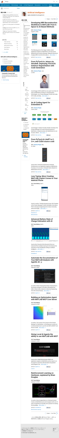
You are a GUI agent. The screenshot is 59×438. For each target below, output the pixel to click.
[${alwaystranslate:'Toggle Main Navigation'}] (56, 1)
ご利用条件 (24, 430)
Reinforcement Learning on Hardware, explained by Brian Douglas (43, 375)
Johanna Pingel (37, 30)
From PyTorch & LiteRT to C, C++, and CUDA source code (42, 140)
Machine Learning (11, 43)
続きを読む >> (53, 55)
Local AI (32, 368)
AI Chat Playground (28, 5)
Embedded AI (34, 253)
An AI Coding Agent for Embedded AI (40, 103)
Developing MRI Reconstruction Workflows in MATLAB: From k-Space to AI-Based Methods (11, 16)
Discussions (37, 5)
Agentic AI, (37, 210)
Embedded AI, (38, 407)
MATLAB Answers (5, 5)
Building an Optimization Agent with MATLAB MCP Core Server (44, 298)
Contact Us (30, 430)
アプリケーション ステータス (36, 429)
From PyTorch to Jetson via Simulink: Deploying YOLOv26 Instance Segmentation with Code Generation (11, 21)
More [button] (55, 5)
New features (11, 47)
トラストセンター (26, 428)
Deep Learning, (38, 251)
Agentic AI (37, 293)
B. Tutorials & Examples (7, 61)
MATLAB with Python (11, 45)
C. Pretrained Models (7, 63)
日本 (54, 429)
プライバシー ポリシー (39, 428)
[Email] (48, 57)
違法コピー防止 (25, 429)
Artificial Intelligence (36, 12)
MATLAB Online (34, 214)
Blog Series (11, 49)
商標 (32, 428)
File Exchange (14, 5)
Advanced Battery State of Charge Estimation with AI (42, 220)
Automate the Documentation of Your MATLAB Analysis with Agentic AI (44, 260)
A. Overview (5, 59)
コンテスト (44, 5)
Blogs (6, 1)
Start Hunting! (6, 79)
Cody (21, 5)
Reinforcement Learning (36, 409)
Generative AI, (34, 212)
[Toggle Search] (54, 1)
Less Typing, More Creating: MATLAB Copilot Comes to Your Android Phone (11, 32)
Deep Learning (11, 41)
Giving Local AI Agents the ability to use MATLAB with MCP (44, 335)
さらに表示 (5, 52)
